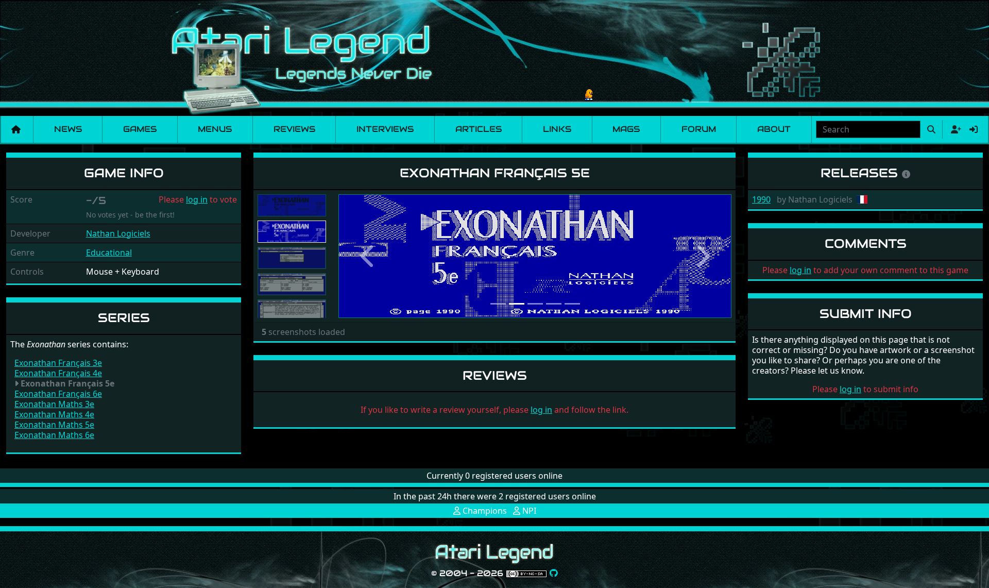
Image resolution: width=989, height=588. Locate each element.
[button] (367, 256)
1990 (761, 199)
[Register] (954, 129)
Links (557, 129)
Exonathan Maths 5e (54, 424)
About (774, 129)
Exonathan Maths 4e (54, 414)
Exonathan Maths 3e (54, 404)
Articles (478, 129)
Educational (109, 252)
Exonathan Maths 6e (54, 435)
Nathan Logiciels (118, 233)
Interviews (385, 129)
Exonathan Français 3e (58, 362)
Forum (698, 129)
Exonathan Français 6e (58, 393)
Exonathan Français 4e (58, 373)
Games (140, 129)
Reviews (294, 129)
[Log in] (973, 129)
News (68, 129)
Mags (626, 129)
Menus (215, 129)
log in (197, 199)
